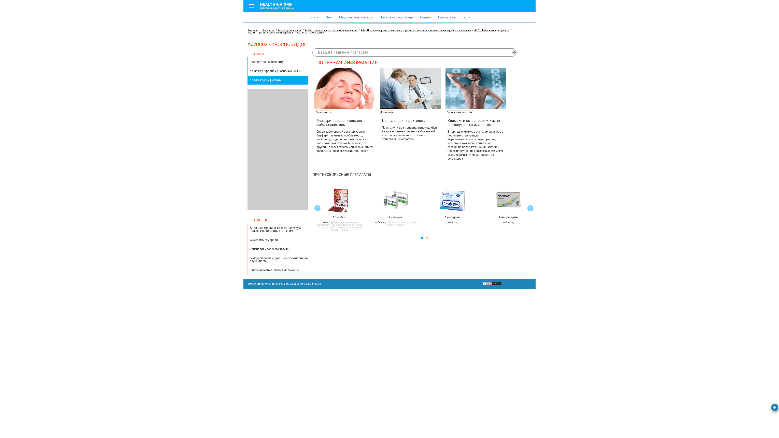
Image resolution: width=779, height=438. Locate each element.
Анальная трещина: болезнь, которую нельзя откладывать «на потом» (275, 229)
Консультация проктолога (403, 120)
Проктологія (387, 112)
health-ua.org (277, 5)
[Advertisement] (277, 149)
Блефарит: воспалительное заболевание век (339, 122)
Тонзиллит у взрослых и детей (270, 249)
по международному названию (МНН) (275, 71)
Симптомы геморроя (264, 240)
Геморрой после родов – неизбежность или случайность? (279, 260)
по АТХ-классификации (265, 80)
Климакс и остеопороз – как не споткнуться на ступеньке (474, 122)
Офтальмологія (323, 112)
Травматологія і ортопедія (459, 112)
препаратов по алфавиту (267, 61)
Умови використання (261, 283)
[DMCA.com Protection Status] (492, 284)
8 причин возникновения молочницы (274, 270)
